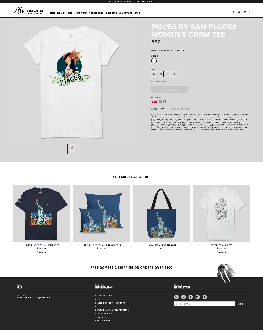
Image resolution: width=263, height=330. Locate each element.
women (61, 13)
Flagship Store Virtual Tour (110, 303)
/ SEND (241, 304)
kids (70, 13)
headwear (81, 13)
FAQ (97, 306)
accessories (96, 13)
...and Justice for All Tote (161, 245)
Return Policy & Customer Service (113, 310)
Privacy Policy (102, 321)
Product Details (180, 109)
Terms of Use (102, 317)
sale (137, 13)
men (52, 13)
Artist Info (157, 109)
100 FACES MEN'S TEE (221, 245)
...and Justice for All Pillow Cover (101, 245)
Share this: (156, 98)
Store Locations (103, 296)
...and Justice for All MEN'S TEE (41, 245)
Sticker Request (103, 313)
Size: (153, 69)
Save (155, 102)
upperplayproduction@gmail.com (33, 298)
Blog (97, 299)
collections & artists (119, 13)
